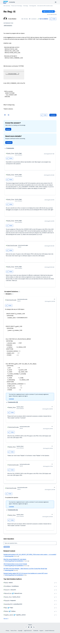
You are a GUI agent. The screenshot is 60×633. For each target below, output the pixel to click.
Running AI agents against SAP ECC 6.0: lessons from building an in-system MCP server (26, 573)
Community (12, 2)
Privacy (7, 630)
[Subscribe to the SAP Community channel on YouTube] (31, 627)
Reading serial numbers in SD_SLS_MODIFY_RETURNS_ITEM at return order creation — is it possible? (30, 554)
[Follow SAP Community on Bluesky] (28, 627)
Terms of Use (13, 630)
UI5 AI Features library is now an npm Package (15, 564)
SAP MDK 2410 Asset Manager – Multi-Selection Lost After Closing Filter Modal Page (25, 568)
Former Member (12, 18)
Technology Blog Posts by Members (14, 561)
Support (41, 630)
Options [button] (55, 11)
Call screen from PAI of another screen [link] (45, 5)
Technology (25, 5)
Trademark (35, 630)
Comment (53, 115)
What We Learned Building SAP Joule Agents (15, 559)
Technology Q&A (32, 5)
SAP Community (7, 5)
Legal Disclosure (28, 630)
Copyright (20, 630)
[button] (50, 19)
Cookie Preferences (49, 630)
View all (5, 618)
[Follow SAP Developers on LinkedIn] (34, 627)
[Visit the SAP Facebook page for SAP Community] (26, 627)
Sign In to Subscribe (48, 11)
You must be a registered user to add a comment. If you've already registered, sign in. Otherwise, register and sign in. (29, 395)
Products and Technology (16, 5)
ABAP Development (8, 25)
